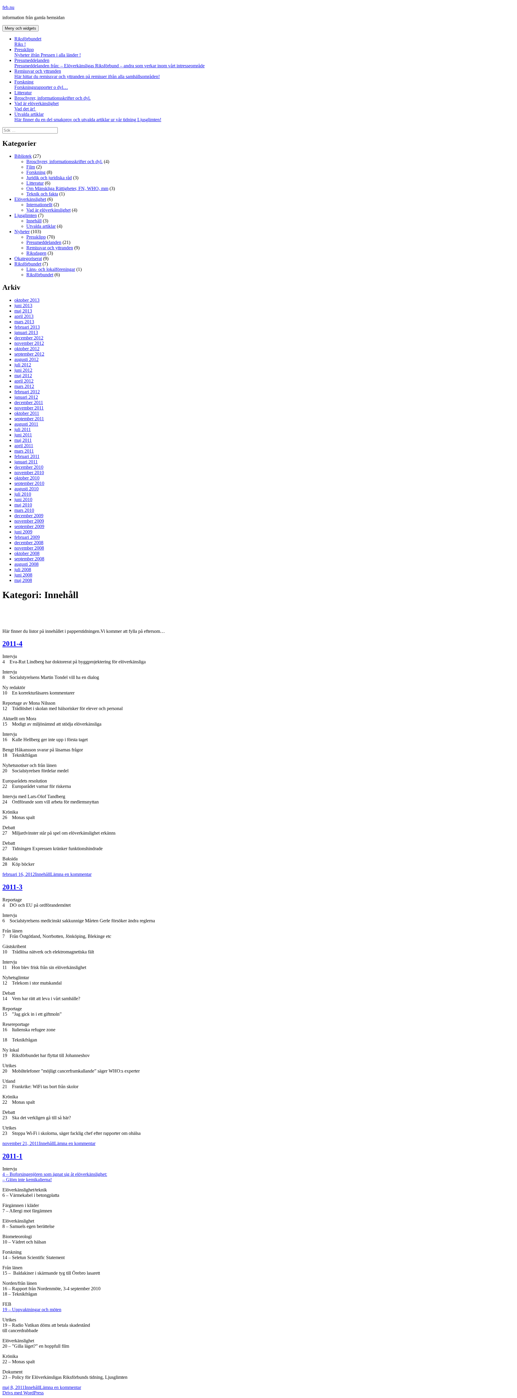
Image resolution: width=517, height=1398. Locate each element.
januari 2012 (26, 397)
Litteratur (23, 92)
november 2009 (29, 521)
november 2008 (29, 548)
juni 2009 (23, 531)
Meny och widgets (20, 28)
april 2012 (24, 380)
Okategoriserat (28, 258)
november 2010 (29, 472)
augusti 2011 (26, 424)
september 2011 (29, 418)
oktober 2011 (26, 413)
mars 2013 (24, 321)
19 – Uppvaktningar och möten (31, 1309)
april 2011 (23, 445)
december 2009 (28, 515)
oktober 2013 (26, 300)
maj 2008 (23, 580)
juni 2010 (23, 499)
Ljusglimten (25, 215)
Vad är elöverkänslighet (36, 106)
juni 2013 (23, 305)
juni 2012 (23, 370)
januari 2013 (26, 332)
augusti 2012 (26, 359)
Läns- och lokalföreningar (50, 269)
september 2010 (29, 483)
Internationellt (39, 204)
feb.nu (8, 7)
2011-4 (12, 644)
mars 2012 (24, 386)
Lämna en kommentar (71, 874)
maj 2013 (23, 310)
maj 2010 (23, 504)
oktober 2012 (26, 348)
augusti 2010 (26, 488)
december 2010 (28, 467)
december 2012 (28, 337)
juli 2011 (22, 429)
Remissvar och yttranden (87, 74)
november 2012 (29, 343)
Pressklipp (47, 52)
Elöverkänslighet (30, 199)
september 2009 (29, 526)
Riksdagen (36, 253)
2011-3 (12, 887)
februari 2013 (27, 327)
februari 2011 (26, 456)
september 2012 (29, 354)
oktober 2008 (26, 553)
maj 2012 (23, 375)
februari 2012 (27, 391)
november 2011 (29, 407)
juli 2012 (22, 364)
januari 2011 (26, 461)
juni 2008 (23, 574)
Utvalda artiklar (87, 117)
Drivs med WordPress (23, 1392)
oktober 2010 (26, 477)
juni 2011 (23, 434)
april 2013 (24, 316)
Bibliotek (23, 156)
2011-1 (12, 1156)
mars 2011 (24, 451)
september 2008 (29, 558)
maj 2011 (23, 440)
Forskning (41, 84)
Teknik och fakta (42, 193)
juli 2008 (22, 569)
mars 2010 (24, 510)
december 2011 (28, 402)
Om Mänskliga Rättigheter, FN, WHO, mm (67, 188)
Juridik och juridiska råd (49, 177)
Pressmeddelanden (109, 63)
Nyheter (22, 231)
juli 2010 (22, 494)
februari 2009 (27, 537)
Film (30, 166)
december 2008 (28, 542)
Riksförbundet (27, 41)
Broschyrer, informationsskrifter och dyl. (52, 98)
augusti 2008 (26, 564)
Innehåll (34, 220)
